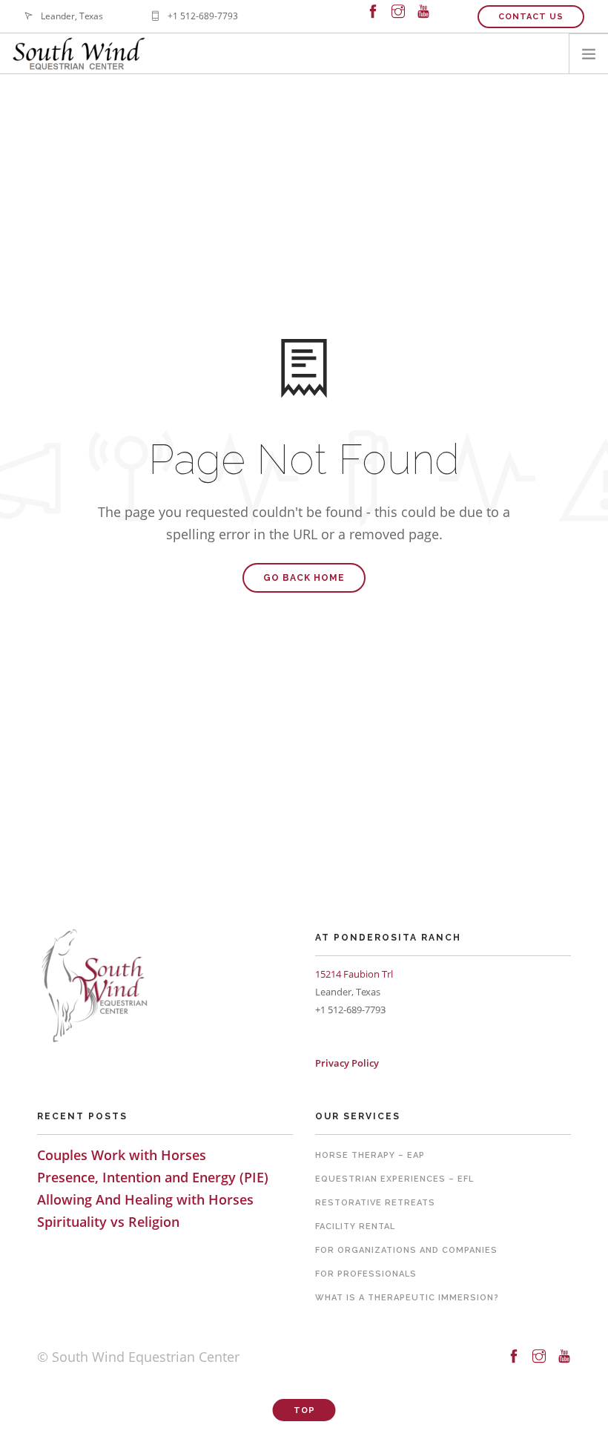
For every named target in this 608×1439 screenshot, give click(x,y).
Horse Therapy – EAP (370, 1155)
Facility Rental (355, 1226)
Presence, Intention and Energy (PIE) (152, 1177)
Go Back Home (304, 578)
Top (304, 1410)
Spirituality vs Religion (108, 1222)
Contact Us (531, 17)
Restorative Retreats (375, 1203)
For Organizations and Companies (406, 1250)
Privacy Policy (347, 1063)
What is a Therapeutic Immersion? (407, 1298)
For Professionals (366, 1274)
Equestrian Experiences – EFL (394, 1179)
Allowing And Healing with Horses (145, 1199)
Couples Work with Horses (121, 1155)
